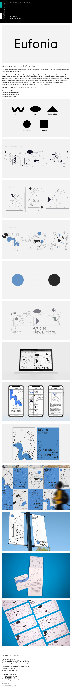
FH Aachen (13, 2)
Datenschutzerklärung (9, 685)
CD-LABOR (13, 16)
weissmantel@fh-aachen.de (11, 680)
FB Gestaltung (24, 2)
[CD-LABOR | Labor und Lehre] (4, 10)
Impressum (5, 683)
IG (31, 2)
